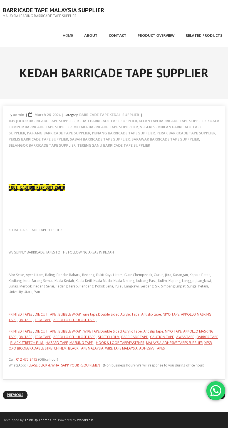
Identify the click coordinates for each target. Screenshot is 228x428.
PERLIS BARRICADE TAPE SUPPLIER (38, 139)
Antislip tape (151, 314)
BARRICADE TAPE (134, 336)
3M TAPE (25, 320)
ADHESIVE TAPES (152, 348)
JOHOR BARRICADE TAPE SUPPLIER (46, 120)
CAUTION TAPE (162, 336)
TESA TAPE (43, 320)
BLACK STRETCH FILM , (27, 342)
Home (68, 35)
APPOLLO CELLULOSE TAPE (74, 320)
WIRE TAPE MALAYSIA (121, 348)
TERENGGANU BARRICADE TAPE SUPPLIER (113, 145)
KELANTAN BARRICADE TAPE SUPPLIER (172, 120)
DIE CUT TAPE (45, 314)
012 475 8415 (26, 359)
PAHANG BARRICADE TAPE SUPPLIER (58, 133)
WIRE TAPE (91, 331)
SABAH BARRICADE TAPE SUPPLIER (100, 139)
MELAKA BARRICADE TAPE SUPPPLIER (105, 126)
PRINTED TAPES (20, 314)
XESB (208, 342)
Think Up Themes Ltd (40, 420)
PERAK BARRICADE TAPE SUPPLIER (186, 133)
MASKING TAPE (81, 342)
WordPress (85, 420)
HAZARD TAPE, (58, 342)
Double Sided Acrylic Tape (119, 314)
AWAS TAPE (185, 336)
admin (18, 114)
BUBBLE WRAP (69, 314)
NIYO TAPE (171, 314)
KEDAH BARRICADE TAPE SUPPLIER (107, 120)
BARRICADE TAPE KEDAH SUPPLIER (109, 114)
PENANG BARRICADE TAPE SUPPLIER (123, 133)
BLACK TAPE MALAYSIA (85, 348)
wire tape (90, 314)
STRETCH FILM (109, 336)
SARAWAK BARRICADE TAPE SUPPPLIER (165, 139)
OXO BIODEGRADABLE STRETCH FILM (37, 348)
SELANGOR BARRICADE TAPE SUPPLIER (42, 145)
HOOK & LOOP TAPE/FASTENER (120, 342)
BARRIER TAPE (207, 336)
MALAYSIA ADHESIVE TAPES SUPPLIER (174, 342)
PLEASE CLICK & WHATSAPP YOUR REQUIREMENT (64, 365)
